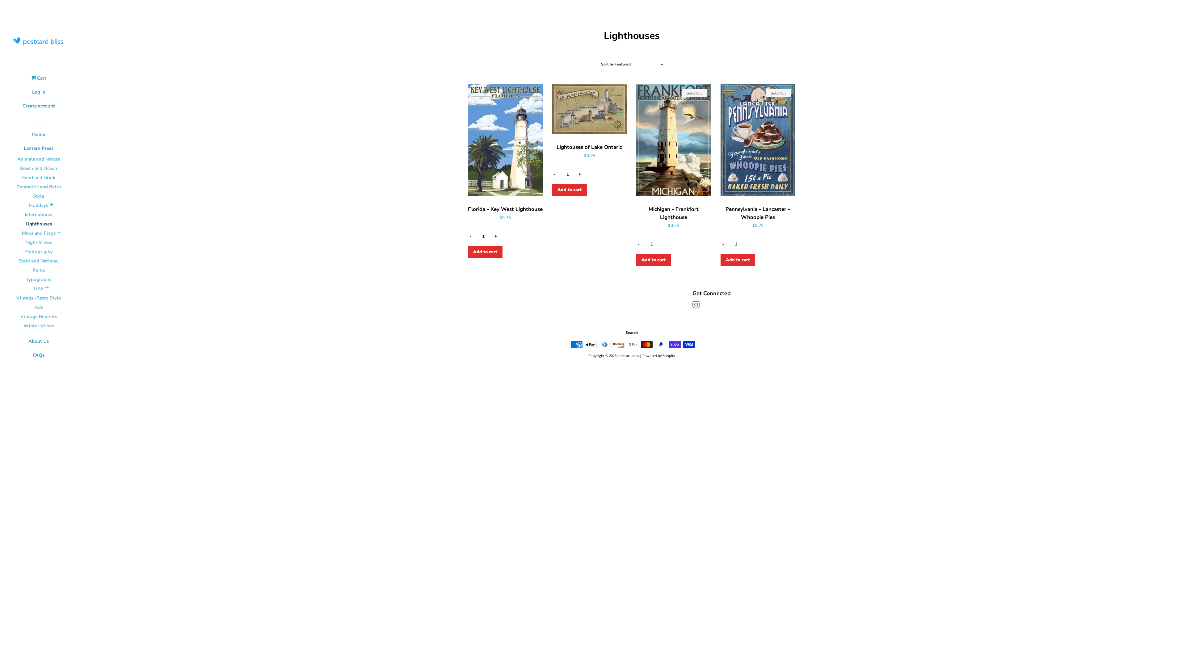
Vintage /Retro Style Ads (38, 302)
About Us (38, 341)
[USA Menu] (47, 288)
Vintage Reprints (38, 316)
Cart (41, 78)
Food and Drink (38, 177)
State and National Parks (39, 265)
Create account (39, 106)
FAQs (38, 355)
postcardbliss (628, 355)
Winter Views (38, 326)
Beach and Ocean (38, 168)
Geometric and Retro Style (38, 191)
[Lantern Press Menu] (56, 148)
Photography (38, 252)
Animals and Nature (38, 159)
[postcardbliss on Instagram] (696, 306)
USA (39, 289)
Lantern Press (38, 148)
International (39, 215)
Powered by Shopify (658, 355)
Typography (39, 279)
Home (38, 134)
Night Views (38, 242)
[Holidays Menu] (51, 205)
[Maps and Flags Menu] (59, 233)
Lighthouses (39, 224)
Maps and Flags (39, 233)
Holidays (38, 205)
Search (631, 332)
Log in (38, 92)
